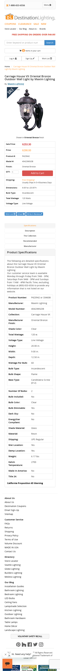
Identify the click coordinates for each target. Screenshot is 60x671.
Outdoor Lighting (13, 614)
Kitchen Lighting (13, 610)
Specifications (30, 225)
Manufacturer (30, 246)
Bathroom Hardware (15, 618)
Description (30, 230)
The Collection (30, 235)
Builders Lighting (13, 572)
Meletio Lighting (13, 576)
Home (7, 66)
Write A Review (33, 214)
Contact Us (10, 551)
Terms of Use (11, 539)
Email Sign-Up (12, 510)
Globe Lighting (12, 568)
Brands (43, 29)
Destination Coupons (15, 506)
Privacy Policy (11, 535)
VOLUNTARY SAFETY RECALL (30, 636)
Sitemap (9, 514)
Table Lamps (11, 622)
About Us (33, 29)
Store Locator (10, 29)
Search (49, 42)
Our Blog (23, 29)
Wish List (46, 58)
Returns (9, 527)
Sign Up (29, 58)
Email (20, 214)
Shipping (9, 531)
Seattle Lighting (13, 564)
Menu (48, 6)
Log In (12, 58)
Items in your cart (31, 50)
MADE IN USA (11, 547)
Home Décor (11, 626)
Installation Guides (14, 586)
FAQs (7, 523)
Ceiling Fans (11, 602)
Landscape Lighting (15, 630)
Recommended (30, 241)
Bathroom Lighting (14, 590)
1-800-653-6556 (16, 5)
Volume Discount (13, 543)
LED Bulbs (10, 598)
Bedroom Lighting (14, 594)
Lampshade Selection (16, 606)
